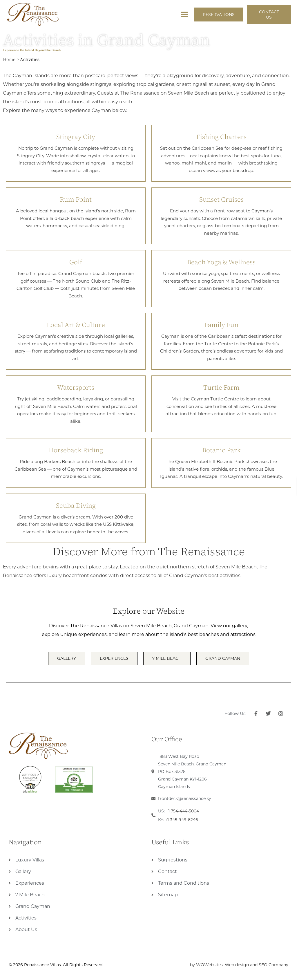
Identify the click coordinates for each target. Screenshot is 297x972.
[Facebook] (257, 713)
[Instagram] (282, 713)
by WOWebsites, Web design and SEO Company (239, 964)
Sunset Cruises (221, 199)
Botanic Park (221, 450)
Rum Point (76, 199)
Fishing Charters (221, 136)
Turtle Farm (221, 387)
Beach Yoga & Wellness (221, 262)
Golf (75, 262)
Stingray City (75, 136)
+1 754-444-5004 (182, 811)
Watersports (75, 387)
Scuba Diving (76, 505)
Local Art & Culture (76, 324)
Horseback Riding (76, 450)
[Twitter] (269, 713)
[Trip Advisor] (30, 779)
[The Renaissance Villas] (38, 746)
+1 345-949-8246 (181, 819)
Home (9, 59)
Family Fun (221, 324)
